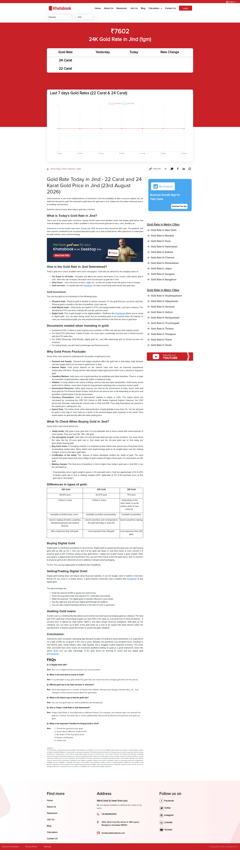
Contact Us (170, 8)
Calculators (153, 8)
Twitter (167, 807)
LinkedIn (168, 822)
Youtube (168, 829)
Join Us (134, 8)
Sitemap (47, 846)
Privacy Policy (31, 846)
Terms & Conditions (10, 846)
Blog (143, 8)
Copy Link (157, 169)
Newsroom (121, 8)
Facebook (169, 800)
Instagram (169, 815)
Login (185, 8)
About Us (108, 8)
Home (98, 8)
